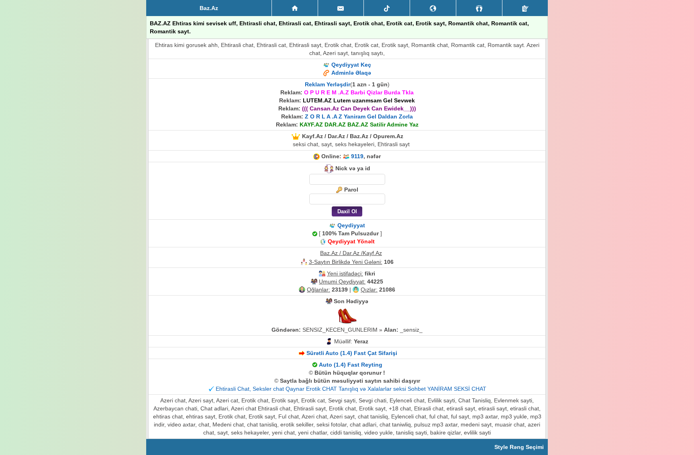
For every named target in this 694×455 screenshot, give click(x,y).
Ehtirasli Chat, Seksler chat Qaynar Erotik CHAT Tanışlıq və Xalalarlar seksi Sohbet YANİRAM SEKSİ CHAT (351, 389)
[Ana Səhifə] (295, 8)
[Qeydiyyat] (525, 8)
